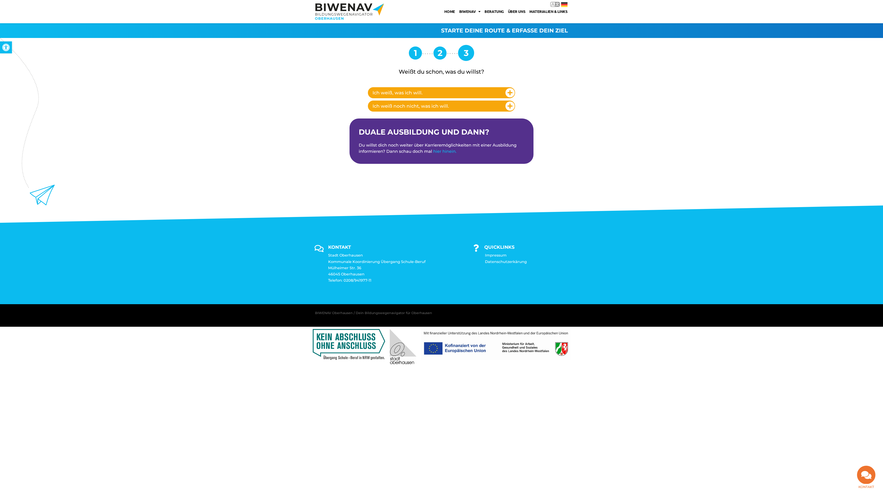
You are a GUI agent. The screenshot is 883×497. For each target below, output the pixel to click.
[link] (6, 47)
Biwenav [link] (467, 11)
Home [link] (449, 11)
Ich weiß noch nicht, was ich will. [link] (411, 106)
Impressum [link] (496, 255)
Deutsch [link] (561, 4)
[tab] (441, 92)
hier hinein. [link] (444, 151)
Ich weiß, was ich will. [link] (398, 92)
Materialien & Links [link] (548, 11)
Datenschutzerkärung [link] (506, 262)
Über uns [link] (516, 11)
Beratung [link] (494, 11)
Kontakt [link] (866, 487)
